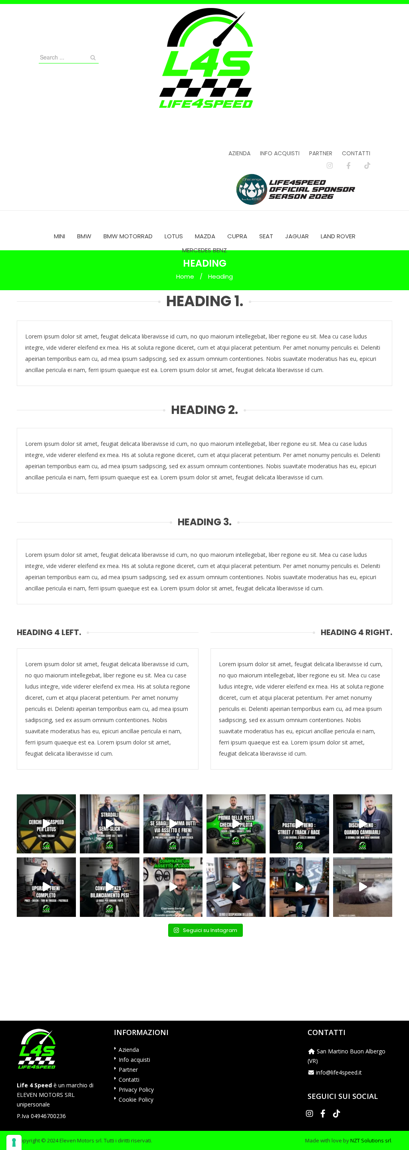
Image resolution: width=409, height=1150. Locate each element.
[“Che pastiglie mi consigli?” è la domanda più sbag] (299, 823)
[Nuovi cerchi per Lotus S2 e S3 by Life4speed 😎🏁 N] (46, 823)
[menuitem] (59, 236)
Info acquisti (280, 153)
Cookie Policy (136, 1099)
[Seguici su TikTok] (367, 165)
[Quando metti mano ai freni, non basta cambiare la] (46, 886)
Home (185, 276)
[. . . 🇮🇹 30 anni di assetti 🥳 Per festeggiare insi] (362, 886)
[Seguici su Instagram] (330, 165)
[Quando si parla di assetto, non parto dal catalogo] (173, 886)
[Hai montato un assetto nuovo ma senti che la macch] (109, 886)
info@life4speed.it (339, 1072)
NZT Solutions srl (370, 1140)
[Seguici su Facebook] (348, 165)
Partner (320, 153)
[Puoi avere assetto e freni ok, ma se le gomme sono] (173, 823)
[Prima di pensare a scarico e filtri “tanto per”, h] (236, 886)
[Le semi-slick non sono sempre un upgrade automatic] (109, 823)
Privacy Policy (136, 1089)
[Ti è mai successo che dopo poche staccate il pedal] (362, 823)
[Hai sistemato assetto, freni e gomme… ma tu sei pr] (236, 823)
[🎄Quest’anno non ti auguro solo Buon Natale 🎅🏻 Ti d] (299, 886)
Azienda (239, 153)
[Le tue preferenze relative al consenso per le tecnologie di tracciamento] (14, 1142)
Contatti (356, 153)
